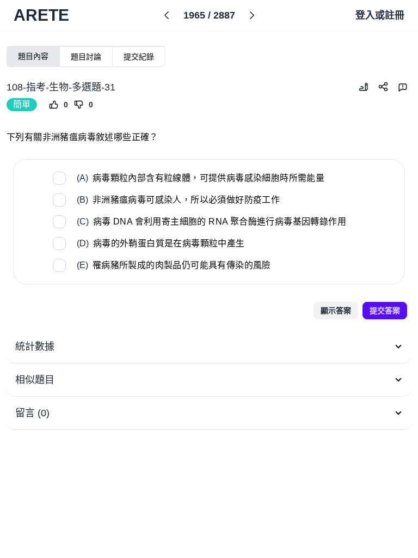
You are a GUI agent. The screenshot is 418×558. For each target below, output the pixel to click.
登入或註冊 (379, 15)
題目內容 (33, 56)
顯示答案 (336, 310)
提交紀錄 (139, 56)
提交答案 (385, 310)
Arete (41, 15)
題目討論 (86, 56)
